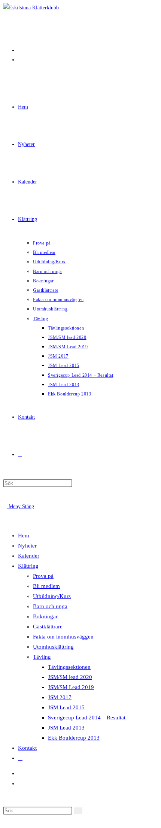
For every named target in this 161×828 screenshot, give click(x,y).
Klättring (28, 566)
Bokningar (45, 616)
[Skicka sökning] (78, 810)
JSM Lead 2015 (66, 707)
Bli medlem (46, 586)
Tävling (42, 657)
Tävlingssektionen (69, 667)
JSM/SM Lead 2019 (71, 687)
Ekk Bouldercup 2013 (74, 738)
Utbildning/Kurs (52, 596)
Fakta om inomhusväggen (63, 637)
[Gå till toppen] (5, 820)
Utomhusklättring (53, 647)
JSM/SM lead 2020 (70, 677)
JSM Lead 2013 (66, 728)
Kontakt (27, 748)
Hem (23, 536)
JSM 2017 (60, 697)
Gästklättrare (48, 627)
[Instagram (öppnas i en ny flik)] (20, 60)
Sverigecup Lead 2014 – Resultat (86, 718)
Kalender (28, 556)
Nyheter (27, 546)
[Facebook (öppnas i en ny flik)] (20, 50)
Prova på (43, 576)
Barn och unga (50, 606)
